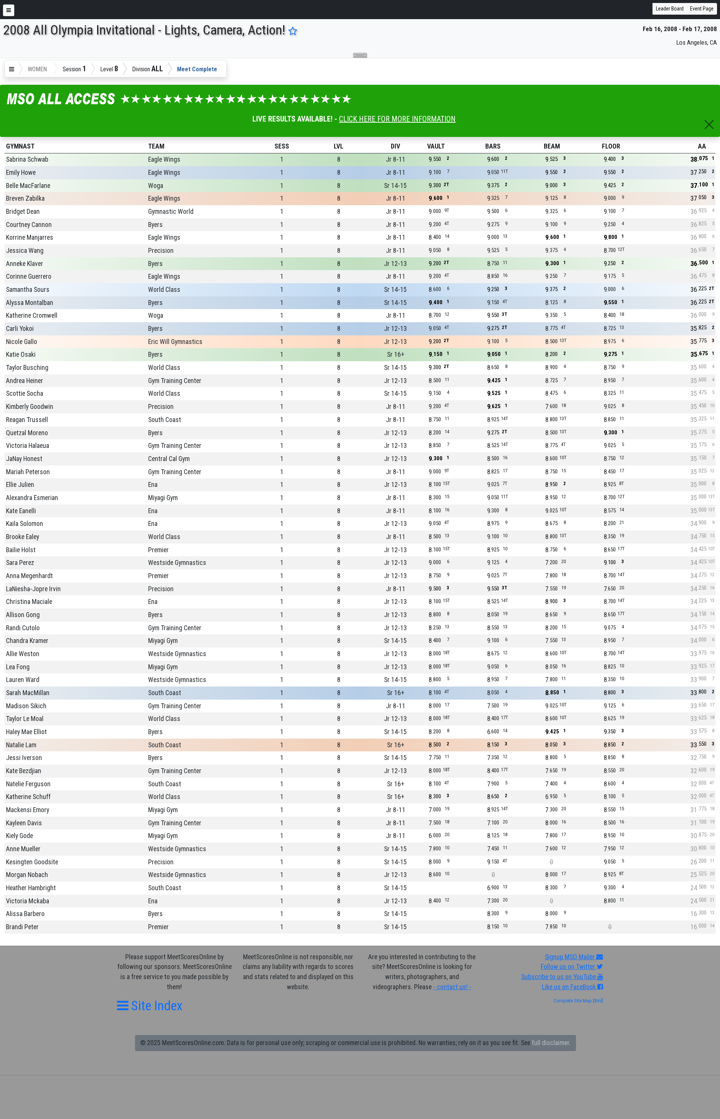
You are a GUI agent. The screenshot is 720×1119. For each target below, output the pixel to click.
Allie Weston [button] (22, 654)
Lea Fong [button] (18, 667)
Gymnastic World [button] (171, 211)
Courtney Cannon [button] (29, 224)
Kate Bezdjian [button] (23, 771)
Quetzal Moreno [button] (27, 433)
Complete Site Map (573, 1000)
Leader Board (670, 9)
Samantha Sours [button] (28, 289)
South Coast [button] (164, 420)
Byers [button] (155, 224)
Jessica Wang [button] (25, 250)
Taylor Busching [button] (27, 367)
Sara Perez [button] (20, 562)
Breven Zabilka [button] (25, 198)
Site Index (155, 1006)
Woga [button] (155, 185)
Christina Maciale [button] (29, 601)
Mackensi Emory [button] (27, 810)
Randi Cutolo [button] (23, 628)
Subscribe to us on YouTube (559, 977)
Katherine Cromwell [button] (31, 315)
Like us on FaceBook (569, 987)
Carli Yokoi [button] (20, 328)
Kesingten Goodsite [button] (32, 862)
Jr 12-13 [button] (395, 263)
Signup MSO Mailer (570, 957)
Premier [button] (158, 550)
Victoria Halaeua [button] (27, 445)
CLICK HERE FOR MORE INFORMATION (397, 118)
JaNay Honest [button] (24, 459)
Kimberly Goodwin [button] (29, 406)
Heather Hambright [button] (31, 888)
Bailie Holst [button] (21, 550)
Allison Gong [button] (23, 615)
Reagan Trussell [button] (27, 420)
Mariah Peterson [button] (28, 472)
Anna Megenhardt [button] (29, 576)
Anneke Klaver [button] (24, 263)
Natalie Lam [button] (21, 745)
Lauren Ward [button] (22, 679)
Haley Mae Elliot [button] (26, 732)
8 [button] (338, 159)
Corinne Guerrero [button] (28, 276)
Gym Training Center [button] (174, 381)
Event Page (702, 9)
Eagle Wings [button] (164, 159)
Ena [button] (153, 484)
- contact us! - (452, 987)
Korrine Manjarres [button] (29, 237)
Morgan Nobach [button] (27, 875)
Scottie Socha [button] (24, 393)
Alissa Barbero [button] (25, 914)
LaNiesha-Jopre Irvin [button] (33, 589)
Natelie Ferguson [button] (28, 784)
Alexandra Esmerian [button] (32, 498)
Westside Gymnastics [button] (177, 562)
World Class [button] (164, 289)
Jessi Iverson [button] (24, 758)
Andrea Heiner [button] (24, 381)
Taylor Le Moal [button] (25, 718)
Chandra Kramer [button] (27, 640)
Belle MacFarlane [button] (28, 185)
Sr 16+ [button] (395, 354)
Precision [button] (161, 250)
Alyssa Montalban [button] (29, 302)
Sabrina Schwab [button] (27, 159)
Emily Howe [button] (21, 172)
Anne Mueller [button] (23, 849)
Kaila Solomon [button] (24, 523)
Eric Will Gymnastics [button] (175, 341)
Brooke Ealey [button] (22, 537)
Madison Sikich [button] (26, 706)
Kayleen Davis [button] (24, 823)
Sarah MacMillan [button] (28, 693)
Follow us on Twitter (569, 966)
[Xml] (597, 1000)
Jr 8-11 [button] (395, 159)
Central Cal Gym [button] (169, 459)
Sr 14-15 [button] (395, 185)
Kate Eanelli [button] (21, 511)
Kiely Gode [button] (19, 836)
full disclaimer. (551, 1043)
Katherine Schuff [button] (28, 797)
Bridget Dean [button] (23, 211)
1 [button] (282, 159)
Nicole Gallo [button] (21, 341)
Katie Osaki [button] (21, 354)
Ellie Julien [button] (20, 484)
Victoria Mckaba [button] (27, 901)
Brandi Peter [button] (22, 927)
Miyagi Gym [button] (163, 498)
